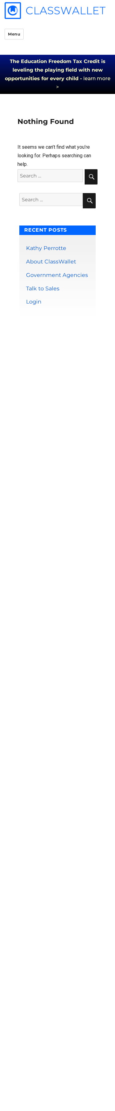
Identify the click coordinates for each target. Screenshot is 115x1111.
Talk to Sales (42, 288)
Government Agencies (57, 275)
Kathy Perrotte (46, 248)
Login (33, 301)
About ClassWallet (51, 261)
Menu (14, 34)
